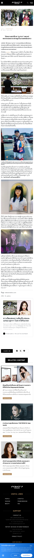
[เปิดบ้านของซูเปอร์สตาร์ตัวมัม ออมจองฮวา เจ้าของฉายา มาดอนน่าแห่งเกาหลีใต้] (17, 449)
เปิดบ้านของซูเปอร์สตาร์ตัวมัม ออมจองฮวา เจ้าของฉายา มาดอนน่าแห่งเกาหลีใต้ (16, 462)
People (7, 498)
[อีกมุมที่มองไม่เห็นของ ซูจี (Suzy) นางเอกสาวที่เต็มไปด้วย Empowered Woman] (17, 374)
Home (2, 28)
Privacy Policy (17, 536)
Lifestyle (21, 498)
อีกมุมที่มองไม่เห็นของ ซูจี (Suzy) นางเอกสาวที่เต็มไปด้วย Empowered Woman (17, 386)
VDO (19, 503)
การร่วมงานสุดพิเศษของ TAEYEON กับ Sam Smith (17, 424)
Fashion (7, 501)
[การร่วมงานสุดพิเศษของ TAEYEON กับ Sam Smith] (17, 412)
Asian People (9, 28)
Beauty (7, 503)
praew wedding (22, 501)
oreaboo (8, 52)
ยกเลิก (15, 555)
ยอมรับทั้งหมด (26, 555)
